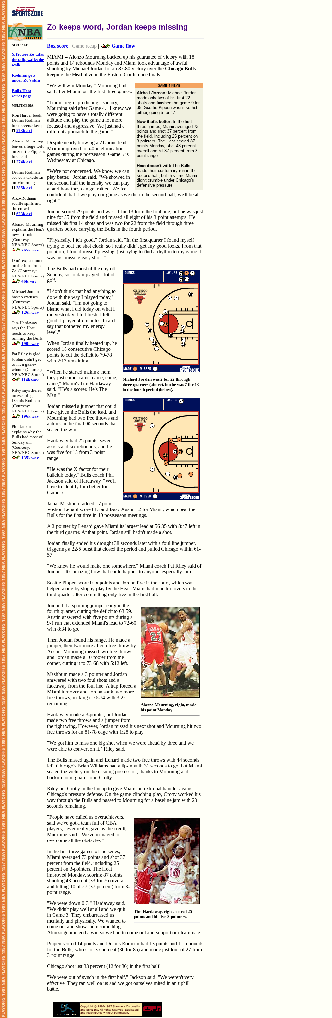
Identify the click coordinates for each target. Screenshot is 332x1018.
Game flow (123, 46)
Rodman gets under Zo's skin (26, 78)
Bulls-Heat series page (22, 93)
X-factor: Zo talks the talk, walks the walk (28, 59)
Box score (57, 46)
